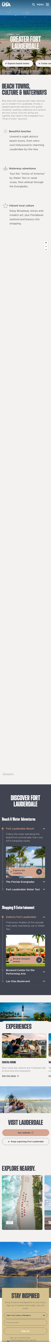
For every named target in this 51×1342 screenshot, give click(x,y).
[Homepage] (6, 5)
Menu (40, 4)
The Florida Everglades (20, 882)
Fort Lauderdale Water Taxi (23, 889)
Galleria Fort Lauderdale (21, 917)
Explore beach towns (18, 63)
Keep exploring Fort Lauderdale (27, 1141)
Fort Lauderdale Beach (20, 828)
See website (24, 1132)
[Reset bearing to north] (46, 250)
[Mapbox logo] (8, 774)
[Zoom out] (46, 246)
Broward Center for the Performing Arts (20, 971)
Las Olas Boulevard (18, 981)
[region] (25, 508)
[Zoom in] (46, 242)
